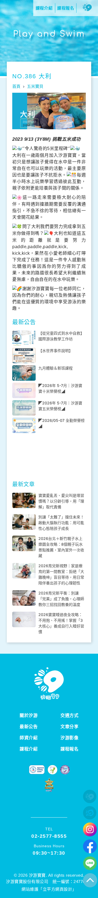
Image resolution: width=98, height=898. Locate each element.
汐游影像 (69, 737)
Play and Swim (49, 33)
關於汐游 (29, 715)
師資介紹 (29, 737)
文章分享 (69, 726)
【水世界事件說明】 (55, 350)
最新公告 (29, 726)
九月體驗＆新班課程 (55, 368)
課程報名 (69, 749)
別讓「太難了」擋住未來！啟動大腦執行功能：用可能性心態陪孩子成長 (61, 523)
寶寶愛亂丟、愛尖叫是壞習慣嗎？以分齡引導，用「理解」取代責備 (61, 501)
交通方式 (69, 715)
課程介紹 (29, 749)
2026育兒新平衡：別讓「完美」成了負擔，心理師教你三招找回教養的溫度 (61, 599)
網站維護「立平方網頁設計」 (49, 889)
